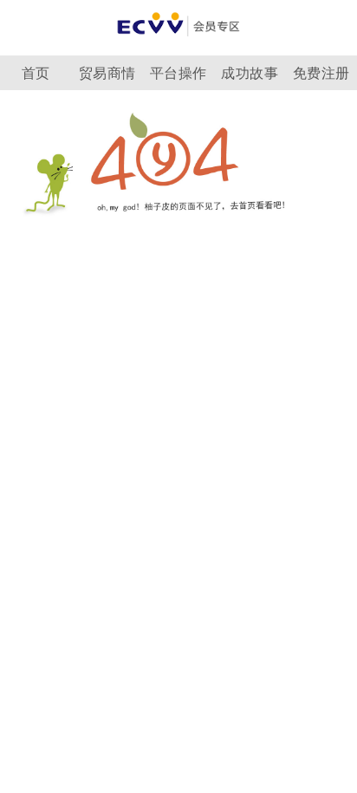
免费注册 (321, 73)
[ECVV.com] (178, 41)
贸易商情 (107, 73)
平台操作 (178, 73)
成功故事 (249, 73)
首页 (36, 73)
